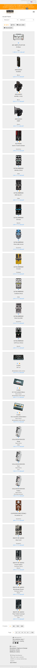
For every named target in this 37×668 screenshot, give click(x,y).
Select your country (18, 641)
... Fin (31, 632)
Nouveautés (8, 28)
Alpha (7, 25)
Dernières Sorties (15, 650)
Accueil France (7, 16)
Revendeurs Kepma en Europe (18, 648)
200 (22, 626)
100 (18, 626)
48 (13, 626)
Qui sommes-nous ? (18, 639)
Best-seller (21, 25)
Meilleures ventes (15, 652)
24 (10, 626)
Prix (13, 25)
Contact (14, 662)
